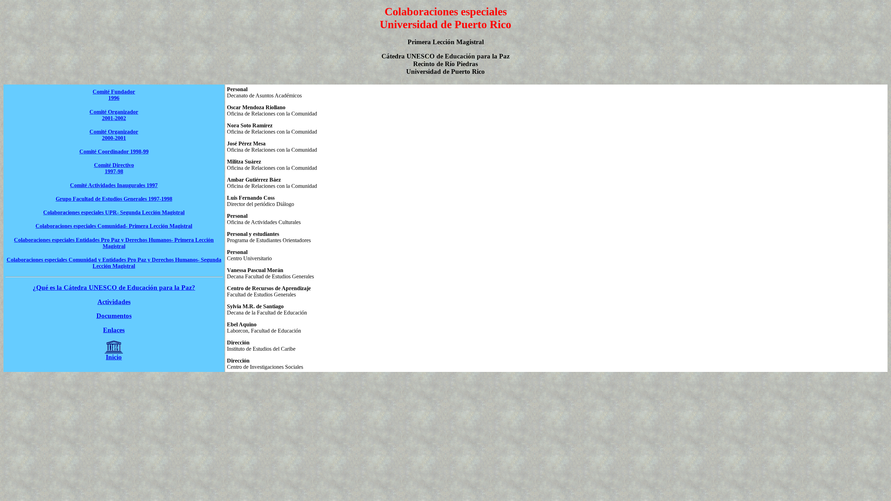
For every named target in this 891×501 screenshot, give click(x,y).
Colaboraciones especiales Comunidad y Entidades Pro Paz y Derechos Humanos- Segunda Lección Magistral (114, 263)
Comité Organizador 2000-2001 (113, 135)
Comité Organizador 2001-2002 (113, 115)
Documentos (114, 315)
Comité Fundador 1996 (114, 95)
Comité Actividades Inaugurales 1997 (114, 185)
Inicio (114, 357)
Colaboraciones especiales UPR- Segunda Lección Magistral (113, 212)
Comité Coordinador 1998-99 (114, 151)
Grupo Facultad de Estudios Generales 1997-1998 (114, 199)
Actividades (114, 301)
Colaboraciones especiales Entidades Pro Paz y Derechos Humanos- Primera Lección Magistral (114, 243)
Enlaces (114, 330)
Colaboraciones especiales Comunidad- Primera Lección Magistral (114, 226)
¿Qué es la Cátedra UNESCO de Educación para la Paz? (114, 287)
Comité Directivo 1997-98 (114, 168)
